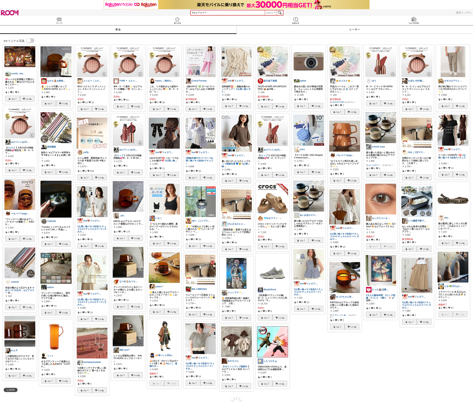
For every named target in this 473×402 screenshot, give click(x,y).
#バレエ (374, 298)
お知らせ (295, 20)
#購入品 (347, 371)
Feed (59, 20)
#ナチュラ (208, 160)
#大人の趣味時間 (374, 295)
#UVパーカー (202, 158)
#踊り (383, 298)
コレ (13, 99)
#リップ (120, 155)
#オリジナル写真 (338, 368)
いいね (28, 99)
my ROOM (414, 20)
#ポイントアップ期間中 (235, 366)
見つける (177, 20)
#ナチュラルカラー (91, 229)
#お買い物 (170, 160)
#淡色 (95, 226)
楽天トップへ (464, 12)
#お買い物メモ (84, 226)
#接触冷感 (191, 158)
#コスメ (11, 147)
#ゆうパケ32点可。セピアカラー (19, 290)
